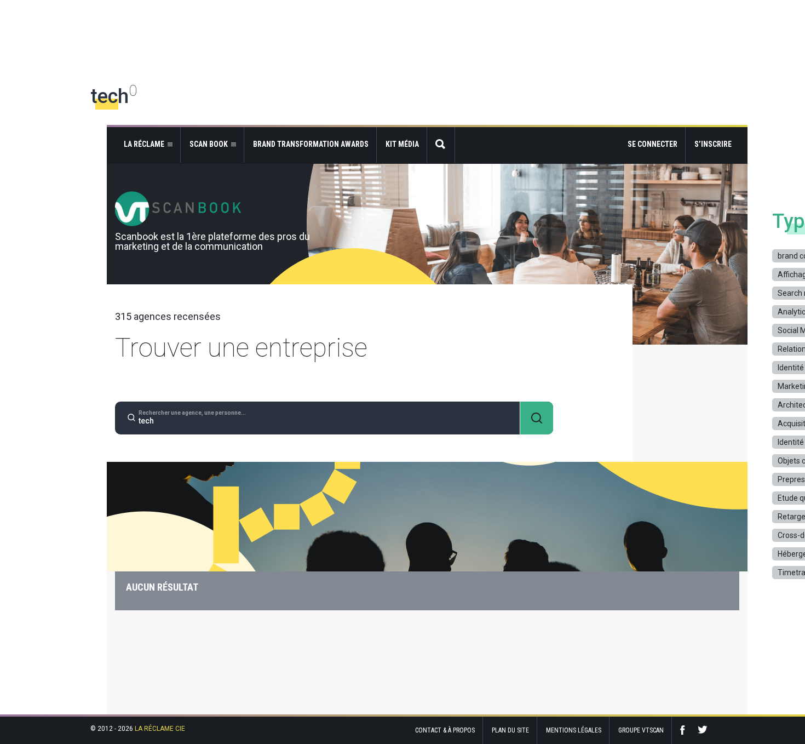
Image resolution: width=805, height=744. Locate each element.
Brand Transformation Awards (311, 144)
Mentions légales (573, 730)
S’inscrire (713, 144)
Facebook (685, 730)
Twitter (703, 730)
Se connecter (652, 144)
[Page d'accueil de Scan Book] (427, 208)
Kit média (402, 144)
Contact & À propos (445, 730)
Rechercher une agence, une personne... (192, 413)
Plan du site (510, 730)
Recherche (441, 145)
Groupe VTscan (641, 730)
